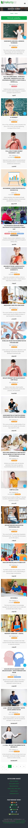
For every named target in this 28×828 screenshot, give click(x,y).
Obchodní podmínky (20, 821)
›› (6, 769)
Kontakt (5, 822)
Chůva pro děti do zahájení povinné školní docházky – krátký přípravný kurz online (14, 670)
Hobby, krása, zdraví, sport (14, 788)
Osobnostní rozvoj (14, 793)
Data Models (14, 598)
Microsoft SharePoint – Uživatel (14, 633)
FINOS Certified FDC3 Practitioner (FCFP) (14, 562)
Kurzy (16, 13)
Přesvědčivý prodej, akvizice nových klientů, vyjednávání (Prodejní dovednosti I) (14, 268)
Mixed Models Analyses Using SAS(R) (14, 305)
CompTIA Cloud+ (14, 489)
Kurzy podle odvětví (14, 783)
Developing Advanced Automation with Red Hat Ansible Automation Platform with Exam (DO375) (14, 454)
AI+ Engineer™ (14, 117)
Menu (19, 3)
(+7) (13, 494)
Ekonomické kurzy (14, 786)
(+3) (13, 157)
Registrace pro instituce (14, 822)
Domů (11, 13)
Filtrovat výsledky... (14, 18)
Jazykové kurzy (14, 791)
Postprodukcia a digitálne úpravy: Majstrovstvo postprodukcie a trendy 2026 (14, 227)
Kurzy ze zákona (14, 781)
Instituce (22, 822)
